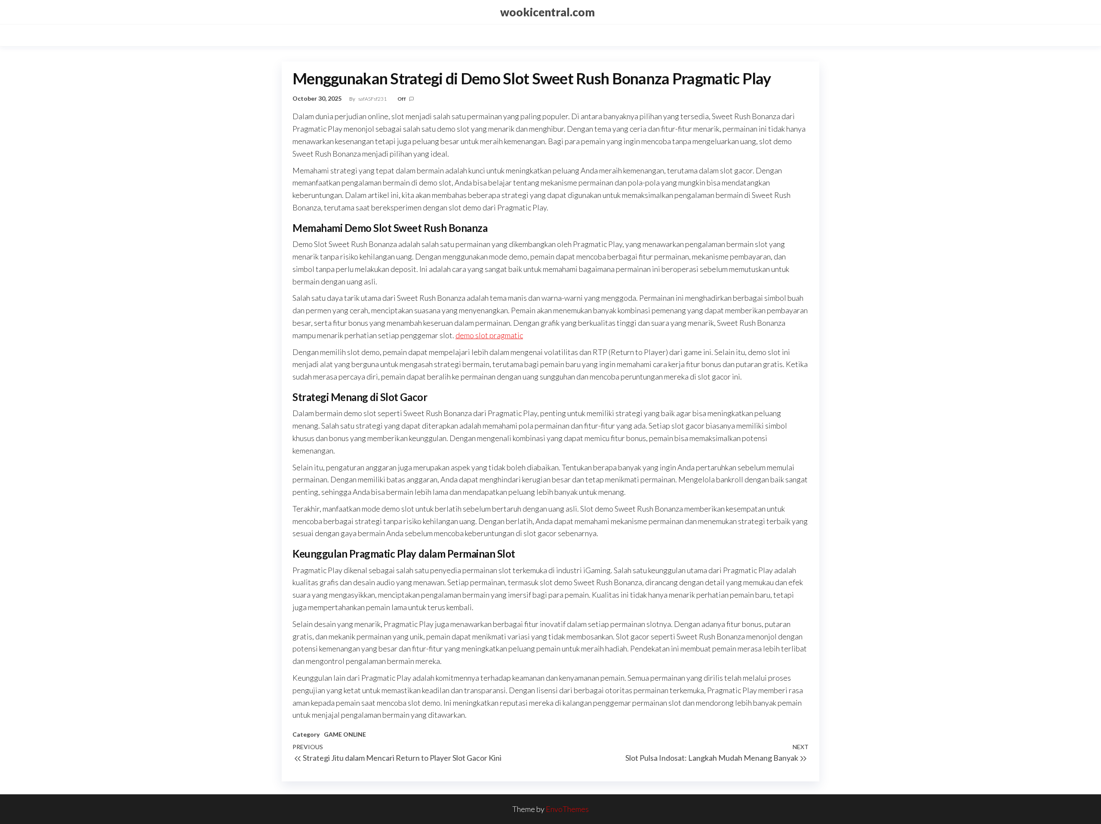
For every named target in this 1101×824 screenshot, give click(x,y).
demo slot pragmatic (489, 335)
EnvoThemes (567, 809)
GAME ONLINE (345, 734)
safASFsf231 (373, 99)
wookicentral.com (547, 12)
